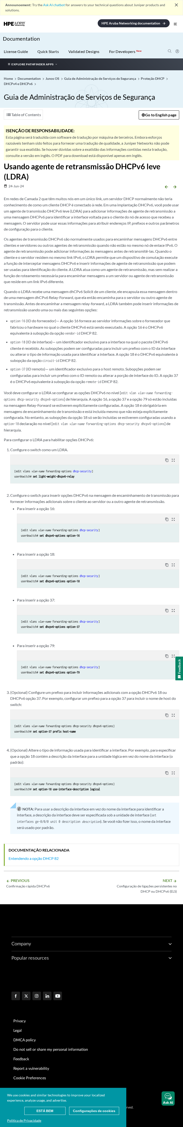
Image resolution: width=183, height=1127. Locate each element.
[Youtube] (57, 996)
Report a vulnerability (31, 1068)
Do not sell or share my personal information (50, 1049)
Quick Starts (48, 51)
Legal (17, 1030)
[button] (168, 1098)
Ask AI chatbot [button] (54, 5)
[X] (26, 996)
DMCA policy (24, 1040)
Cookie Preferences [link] (29, 1078)
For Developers (125, 51)
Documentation (21, 38)
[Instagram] (36, 996)
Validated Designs (84, 51)
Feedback (21, 1059)
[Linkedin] (47, 996)
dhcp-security (82, 471)
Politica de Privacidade (24, 1120)
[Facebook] (15, 996)
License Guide (16, 51)
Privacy (19, 1021)
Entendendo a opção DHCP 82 (34, 858)
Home (9, 78)
